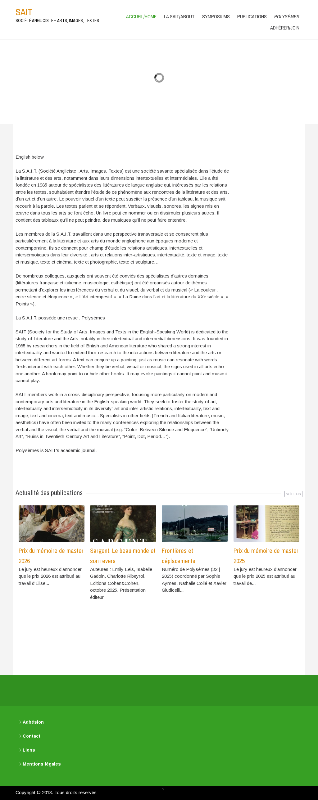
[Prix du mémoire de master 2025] (266, 523)
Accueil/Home (141, 16)
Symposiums (216, 16)
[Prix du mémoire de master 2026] (51, 523)
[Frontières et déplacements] (195, 523)
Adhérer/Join (284, 27)
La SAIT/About (179, 16)
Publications (252, 16)
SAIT (24, 12)
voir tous (293, 494)
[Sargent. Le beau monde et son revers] (123, 523)
